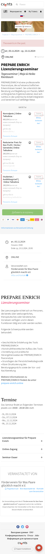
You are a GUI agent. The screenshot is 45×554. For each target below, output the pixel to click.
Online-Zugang (9, 449)
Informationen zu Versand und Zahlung (17, 228)
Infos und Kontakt (18, 275)
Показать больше (10, 136)
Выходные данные (19, 532)
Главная (5, 34)
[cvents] (6, 4)
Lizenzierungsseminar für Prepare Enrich (19, 439)
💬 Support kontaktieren (22, 549)
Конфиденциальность (15, 535)
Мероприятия (16, 34)
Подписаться (12, 488)
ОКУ (31, 532)
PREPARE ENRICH (31, 34)
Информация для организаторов (22, 538)
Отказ (30, 535)
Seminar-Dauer (9, 457)
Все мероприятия (27, 488)
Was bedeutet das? (38, 120)
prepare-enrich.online (12, 383)
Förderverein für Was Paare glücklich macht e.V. (18, 483)
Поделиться (40, 57)
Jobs (37, 535)
